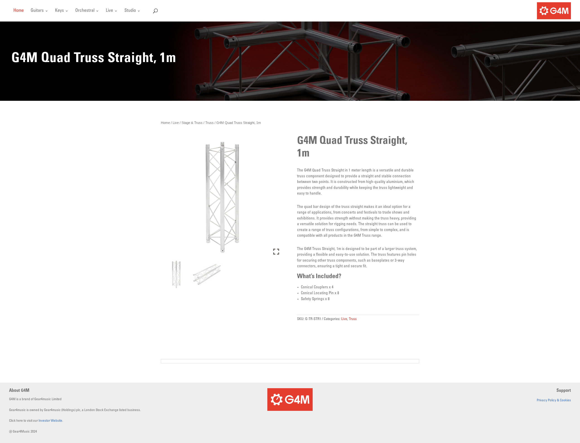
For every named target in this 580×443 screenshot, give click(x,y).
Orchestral (84, 11)
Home (18, 11)
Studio (130, 11)
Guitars (37, 11)
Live (109, 11)
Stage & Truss (192, 123)
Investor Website (50, 421)
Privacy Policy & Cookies (554, 400)
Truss (209, 123)
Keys (59, 11)
